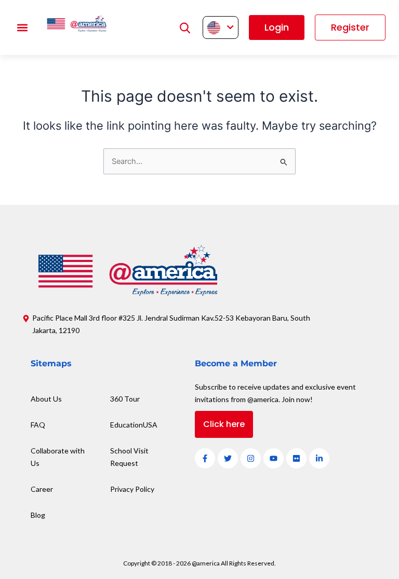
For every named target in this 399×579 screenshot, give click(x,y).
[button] (22, 27)
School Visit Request (129, 456)
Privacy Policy (132, 489)
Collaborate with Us (58, 456)
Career (42, 489)
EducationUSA (133, 424)
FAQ (38, 424)
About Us (46, 398)
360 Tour (125, 398)
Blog (38, 515)
